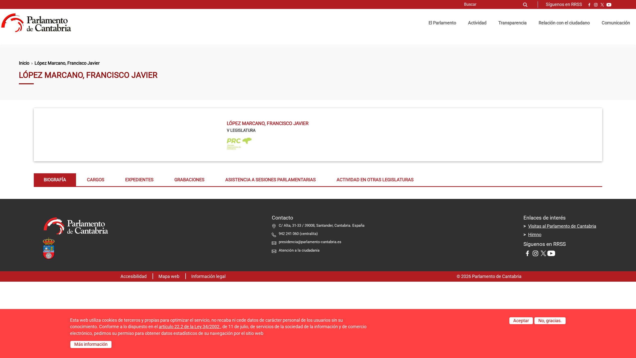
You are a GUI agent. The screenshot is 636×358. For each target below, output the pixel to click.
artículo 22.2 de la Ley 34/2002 (189, 326)
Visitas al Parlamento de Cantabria (562, 226)
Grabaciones (189, 179)
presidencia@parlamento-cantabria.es (310, 242)
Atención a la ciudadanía (299, 250)
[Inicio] (38, 23)
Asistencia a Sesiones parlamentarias (270, 179)
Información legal (208, 276)
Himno (534, 234)
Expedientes (139, 179)
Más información (91, 344)
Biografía (55, 179)
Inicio (24, 63)
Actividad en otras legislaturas (375, 179)
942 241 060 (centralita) (298, 233)
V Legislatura (241, 130)
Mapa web (169, 276)
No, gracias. (550, 320)
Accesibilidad (133, 276)
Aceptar (521, 320)
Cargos (95, 179)
